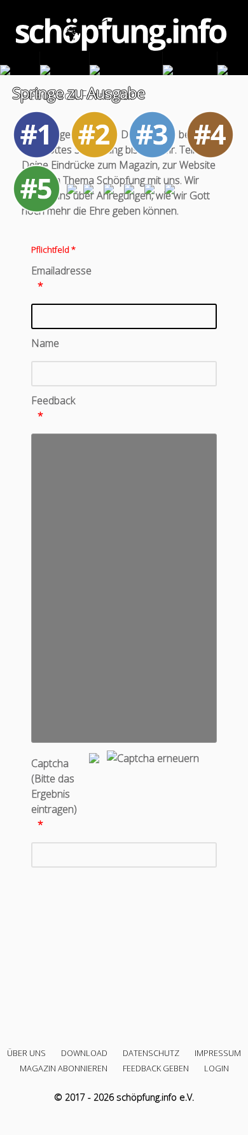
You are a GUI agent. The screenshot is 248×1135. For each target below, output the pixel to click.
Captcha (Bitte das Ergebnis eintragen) (54, 786)
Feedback (53, 400)
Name (45, 343)
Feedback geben (156, 1068)
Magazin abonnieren (63, 1068)
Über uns (26, 1053)
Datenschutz (151, 1053)
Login (216, 1068)
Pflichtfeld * (53, 249)
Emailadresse (59, 271)
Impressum (218, 1053)
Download (84, 1053)
